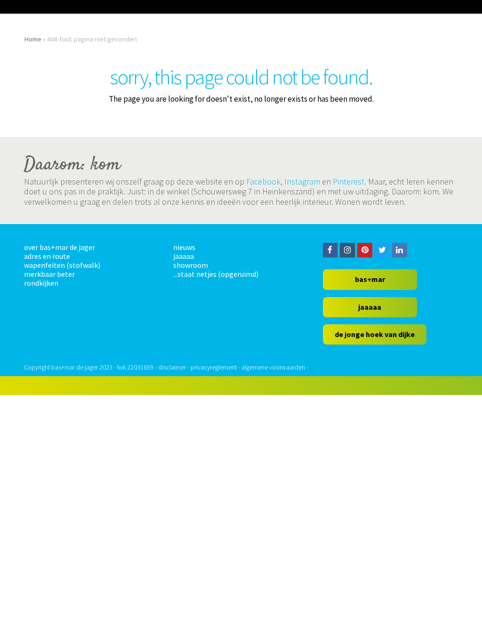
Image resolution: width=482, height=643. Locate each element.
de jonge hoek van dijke (375, 334)
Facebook (263, 181)
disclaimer (172, 367)
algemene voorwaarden (273, 367)
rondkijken (41, 283)
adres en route (47, 256)
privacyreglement (214, 367)
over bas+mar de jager (59, 247)
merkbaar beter (49, 274)
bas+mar (370, 279)
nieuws (184, 247)
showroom (190, 265)
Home (32, 38)
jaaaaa (183, 256)
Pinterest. (349, 181)
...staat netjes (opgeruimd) (215, 274)
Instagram (302, 181)
